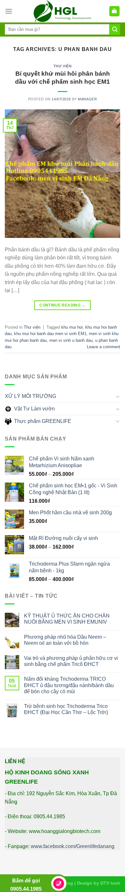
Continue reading (62, 305)
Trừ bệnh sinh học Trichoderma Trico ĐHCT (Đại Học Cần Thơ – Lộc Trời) (66, 709)
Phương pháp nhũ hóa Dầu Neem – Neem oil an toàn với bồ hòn (65, 640)
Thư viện (62, 66)
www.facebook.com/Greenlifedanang (72, 846)
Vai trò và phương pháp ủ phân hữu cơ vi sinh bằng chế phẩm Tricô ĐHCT (71, 661)
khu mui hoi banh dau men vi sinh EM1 (50, 333)
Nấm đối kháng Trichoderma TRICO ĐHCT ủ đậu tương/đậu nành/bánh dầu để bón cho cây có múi (69, 685)
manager (87, 99)
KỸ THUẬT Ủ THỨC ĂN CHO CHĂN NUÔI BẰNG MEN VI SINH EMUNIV (67, 619)
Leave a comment (103, 346)
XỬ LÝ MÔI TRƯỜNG (30, 396)
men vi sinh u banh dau (71, 340)
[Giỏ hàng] (114, 11)
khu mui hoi (72, 327)
